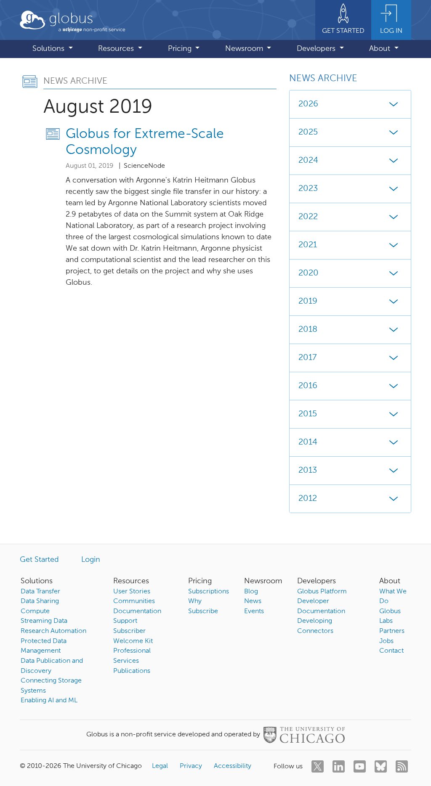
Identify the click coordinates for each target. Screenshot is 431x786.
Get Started (39, 560)
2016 (307, 386)
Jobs (386, 641)
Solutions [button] (49, 49)
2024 (308, 160)
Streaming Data (44, 621)
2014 (307, 442)
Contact (391, 651)
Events (254, 611)
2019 (307, 301)
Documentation (137, 611)
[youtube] (359, 766)
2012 (307, 499)
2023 (308, 189)
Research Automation (53, 631)
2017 (307, 358)
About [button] (380, 49)
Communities (134, 601)
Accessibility (232, 766)
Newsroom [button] (245, 49)
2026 (308, 104)
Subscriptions (208, 591)
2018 (307, 330)
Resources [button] (117, 49)
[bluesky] (380, 766)
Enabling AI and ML (49, 700)
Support (125, 621)
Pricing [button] (181, 49)
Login (90, 560)
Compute (35, 611)
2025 (308, 132)
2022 (308, 217)
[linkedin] (338, 766)
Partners (391, 631)
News (252, 601)
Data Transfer (40, 591)
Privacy (191, 766)
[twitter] (317, 766)
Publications (131, 671)
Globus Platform (322, 591)
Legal (160, 766)
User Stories (131, 591)
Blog (251, 591)
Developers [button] (317, 49)
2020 (308, 273)
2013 (307, 470)
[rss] (401, 766)
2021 (307, 245)
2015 (307, 414)
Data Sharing (40, 601)
